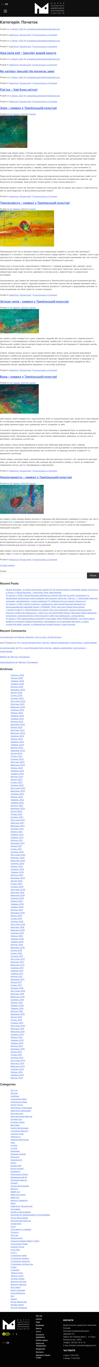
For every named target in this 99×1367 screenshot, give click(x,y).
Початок (36, 35)
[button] (5, 11)
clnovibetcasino (7, 637)
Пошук (3, 571)
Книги (13, 1163)
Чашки (14, 1299)
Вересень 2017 (18, 965)
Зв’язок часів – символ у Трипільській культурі (34, 301)
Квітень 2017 (17, 976)
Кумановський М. (19, 1177)
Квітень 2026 (17, 687)
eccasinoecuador (8, 648)
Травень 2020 (17, 872)
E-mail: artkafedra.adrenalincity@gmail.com (79, 1345)
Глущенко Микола (19, 1131)
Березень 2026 (18, 689)
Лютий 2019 (16, 915)
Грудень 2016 (17, 988)
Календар (15, 1151)
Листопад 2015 (18, 1026)
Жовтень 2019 (17, 892)
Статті (14, 1252)
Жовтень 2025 (18, 704)
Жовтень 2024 (18, 730)
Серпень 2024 (17, 736)
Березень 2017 (18, 979)
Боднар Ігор (16, 1119)
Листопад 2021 (18, 820)
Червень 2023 (17, 771)
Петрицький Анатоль (21, 1220)
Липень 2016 (17, 1002)
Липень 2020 (17, 866)
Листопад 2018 (18, 924)
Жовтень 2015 (17, 1028)
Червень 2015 (17, 1040)
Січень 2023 (16, 782)
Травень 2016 (17, 1008)
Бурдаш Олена (18, 1122)
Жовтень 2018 (17, 927)
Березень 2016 (18, 1014)
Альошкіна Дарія (19, 1099)
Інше (13, 1142)
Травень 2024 (17, 744)
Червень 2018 (17, 939)
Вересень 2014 (18, 1066)
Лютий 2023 (16, 779)
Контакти (39, 1352)
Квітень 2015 (17, 1046)
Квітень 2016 (17, 1011)
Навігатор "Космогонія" (20, 35)
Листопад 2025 (18, 701)
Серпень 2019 (17, 898)
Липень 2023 (17, 768)
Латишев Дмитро (19, 1180)
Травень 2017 (17, 973)
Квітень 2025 (17, 721)
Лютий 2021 (16, 846)
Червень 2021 (17, 834)
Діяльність (16, 1136)
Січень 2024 (16, 756)
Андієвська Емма (19, 1102)
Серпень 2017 (17, 968)
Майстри (15, 1197)
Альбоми (15, 1096)
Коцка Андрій (17, 1168)
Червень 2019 (17, 904)
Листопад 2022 (18, 788)
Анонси (39, 1319)
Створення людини (20, 1258)
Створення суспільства (22, 1264)
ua (2, 4)
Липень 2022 (17, 797)
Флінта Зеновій (18, 1290)
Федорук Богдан (18, 1281)
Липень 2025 (17, 713)
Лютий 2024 (16, 753)
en (6, 4)
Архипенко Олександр (21, 1107)
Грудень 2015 (17, 1023)
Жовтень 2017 (17, 962)
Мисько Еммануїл (19, 1200)
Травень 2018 (17, 942)
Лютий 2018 (16, 950)
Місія (13, 1203)
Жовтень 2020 (18, 857)
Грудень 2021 (17, 817)
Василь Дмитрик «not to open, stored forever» (40, 637)
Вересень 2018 (18, 930)
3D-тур (14, 1090)
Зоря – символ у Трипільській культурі (28, 108)
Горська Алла (17, 1134)
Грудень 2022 (17, 785)
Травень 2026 (17, 684)
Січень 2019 (16, 918)
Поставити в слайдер (21, 1229)
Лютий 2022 (16, 811)
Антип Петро (17, 1105)
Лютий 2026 (16, 692)
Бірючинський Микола (21, 1116)
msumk (32, 114)
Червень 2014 (17, 1075)
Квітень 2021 (17, 840)
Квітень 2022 (17, 805)
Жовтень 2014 (17, 1063)
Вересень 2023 (18, 765)
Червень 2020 (17, 869)
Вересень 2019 (18, 895)
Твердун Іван (17, 1273)
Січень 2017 (16, 985)
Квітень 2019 (17, 910)
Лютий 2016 (16, 1017)
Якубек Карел (17, 1305)
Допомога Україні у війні (43, 1356)
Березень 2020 (18, 878)
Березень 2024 (18, 750)
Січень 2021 (16, 849)
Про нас (14, 1235)
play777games (6, 642)
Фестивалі (15, 1287)
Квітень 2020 (17, 875)
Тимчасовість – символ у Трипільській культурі (35, 203)
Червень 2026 (17, 681)
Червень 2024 (17, 742)
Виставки (15, 1125)
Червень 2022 (17, 800)
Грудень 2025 (17, 698)
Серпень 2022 (17, 794)
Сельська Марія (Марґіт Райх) (25, 1241)
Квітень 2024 (17, 747)
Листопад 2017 (18, 959)
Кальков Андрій (18, 1154)
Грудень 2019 (17, 886)
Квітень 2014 (17, 1078)
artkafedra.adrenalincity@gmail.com (43, 29)
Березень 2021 (18, 843)
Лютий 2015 (16, 1052)
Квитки (39, 1328)
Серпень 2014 (17, 1069)
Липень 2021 (17, 831)
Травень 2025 (17, 718)
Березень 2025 (18, 724)
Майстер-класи (18, 1194)
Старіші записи (7, 565)
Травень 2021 (17, 837)
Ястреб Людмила (19, 1307)
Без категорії (17, 1113)
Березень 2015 (18, 1049)
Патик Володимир (19, 1218)
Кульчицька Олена (19, 1174)
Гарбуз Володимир (20, 1128)
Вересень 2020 (18, 860)
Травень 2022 (17, 802)
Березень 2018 (18, 947)
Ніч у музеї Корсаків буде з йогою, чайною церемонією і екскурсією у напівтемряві (57, 642)
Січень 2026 (16, 695)
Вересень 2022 (18, 791)
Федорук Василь (18, 1284)
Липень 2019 (17, 901)
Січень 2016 (16, 1020)
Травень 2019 (17, 907)
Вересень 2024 (18, 733)
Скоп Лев (15, 1249)
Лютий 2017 (16, 982)
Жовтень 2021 (17, 823)
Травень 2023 (17, 773)
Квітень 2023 (17, 776)
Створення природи (20, 1261)
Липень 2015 (17, 1037)
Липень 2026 (17, 678)
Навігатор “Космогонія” (41, 1344)
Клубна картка (42, 1340)
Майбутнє (15, 1192)
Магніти (14, 1189)
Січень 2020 (16, 884)
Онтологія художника (40, 1336)
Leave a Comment (48, 35)
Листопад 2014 (18, 1060)
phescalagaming (7, 662)
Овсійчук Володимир (21, 1212)
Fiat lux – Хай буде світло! (19, 89)
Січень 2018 (16, 953)
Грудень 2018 (17, 921)
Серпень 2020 (17, 863)
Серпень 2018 (17, 933)
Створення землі (19, 1255)
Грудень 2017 (17, 956)
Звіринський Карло (20, 1139)
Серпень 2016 (17, 999)
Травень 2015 (17, 1043)
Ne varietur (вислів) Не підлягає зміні (27, 71)
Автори (14, 1093)
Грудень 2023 (17, 759)
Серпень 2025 (17, 710)
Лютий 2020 (16, 881)
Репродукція (17, 1238)
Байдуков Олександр (21, 1110)
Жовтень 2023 (18, 762)
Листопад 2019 (18, 889)
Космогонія (16, 1165)
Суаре (14, 1267)
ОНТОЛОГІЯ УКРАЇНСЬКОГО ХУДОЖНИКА (30, 1215)
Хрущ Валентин (18, 1293)
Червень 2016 (17, 1005)
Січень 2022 (16, 814)
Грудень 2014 (17, 1057)
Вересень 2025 (18, 707)
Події (13, 1226)
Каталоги (15, 1157)
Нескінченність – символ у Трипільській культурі (36, 477)
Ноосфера (15, 1209)
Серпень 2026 (17, 675)
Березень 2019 (18, 913)
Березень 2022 (18, 808)
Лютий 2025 (16, 727)
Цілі (12, 1296)
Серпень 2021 (17, 829)
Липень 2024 (17, 739)
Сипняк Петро (17, 1247)
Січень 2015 (16, 1054)
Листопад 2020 (18, 855)
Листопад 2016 (18, 991)
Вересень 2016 (18, 997)
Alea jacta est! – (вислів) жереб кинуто (28, 53)
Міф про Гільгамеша (20, 657)
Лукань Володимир (20, 1186)
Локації (14, 1183)
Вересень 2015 (18, 1031)
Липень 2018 (17, 936)
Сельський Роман (19, 1244)
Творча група (17, 1276)
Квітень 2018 (17, 944)
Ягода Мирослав (19, 1302)
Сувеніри (15, 1270)
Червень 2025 (17, 716)
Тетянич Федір (18, 1278)
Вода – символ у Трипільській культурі (28, 376)
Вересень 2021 (18, 826)
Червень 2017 (17, 970)
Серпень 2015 (17, 1034)
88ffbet (3, 657)
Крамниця (15, 1171)
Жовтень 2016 (17, 994)
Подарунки (16, 1223)
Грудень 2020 (17, 852)
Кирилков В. (16, 1160)
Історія (14, 1145)
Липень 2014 (17, 1072)
